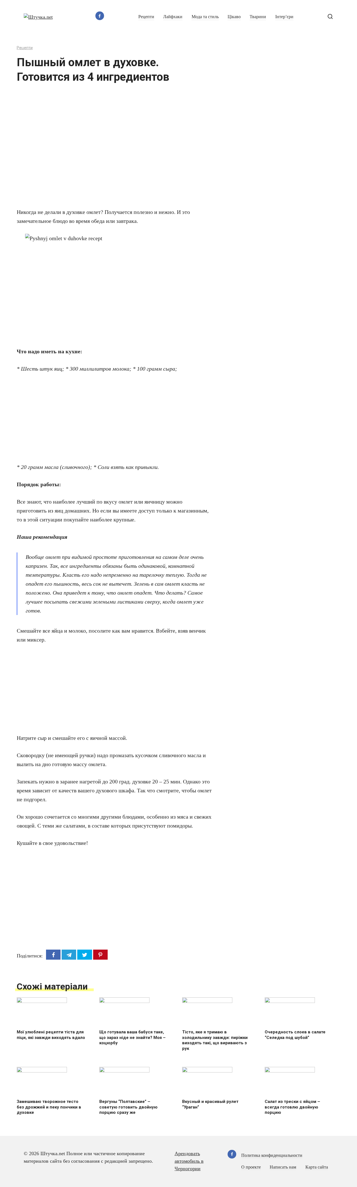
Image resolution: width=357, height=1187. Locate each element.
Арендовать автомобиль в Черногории (189, 1161)
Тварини (258, 16)
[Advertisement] (97, 149)
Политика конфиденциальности (271, 1155)
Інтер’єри (284, 16)
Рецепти (146, 16)
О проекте (251, 1167)
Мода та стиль (205, 16)
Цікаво (234, 16)
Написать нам (283, 1167)
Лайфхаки (172, 16)
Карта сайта (316, 1167)
